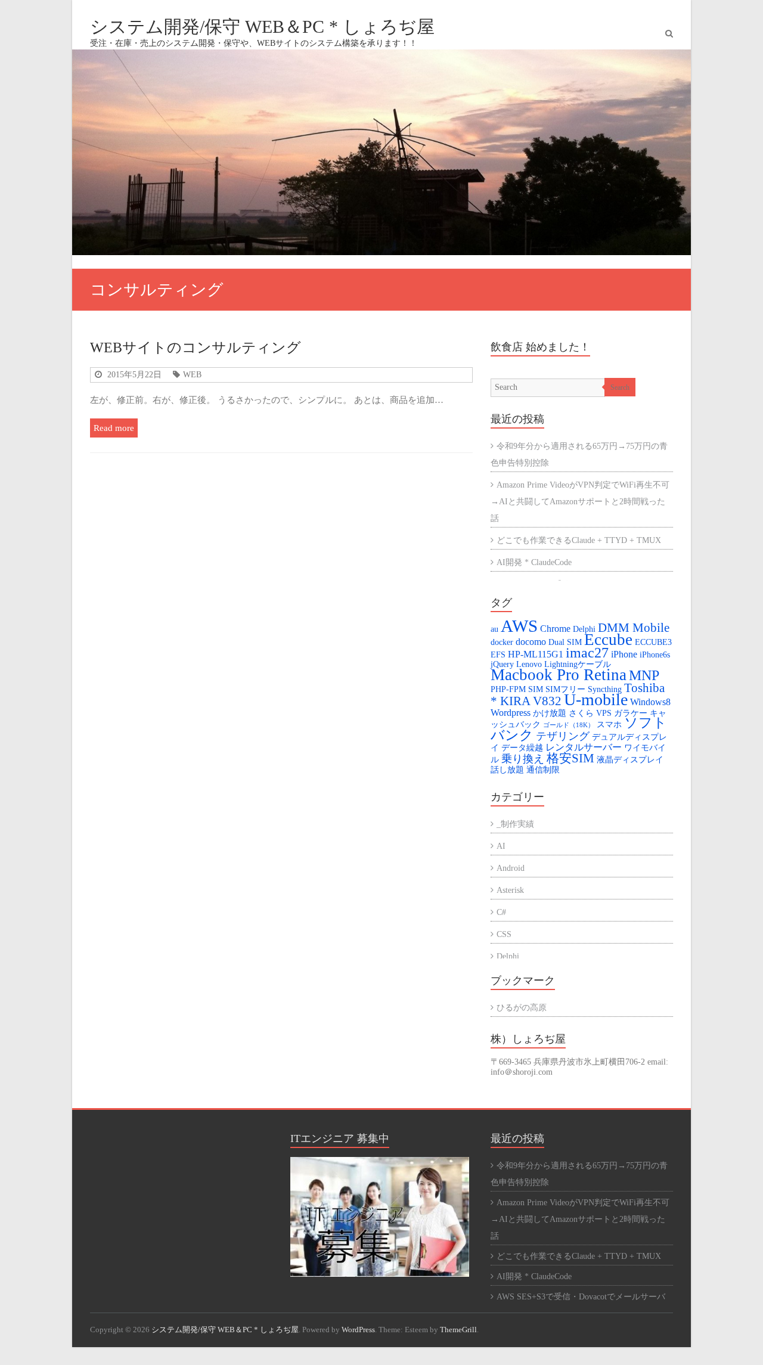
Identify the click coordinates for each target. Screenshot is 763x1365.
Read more (114, 428)
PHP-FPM (508, 689)
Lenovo (529, 664)
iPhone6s (655, 654)
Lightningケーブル (577, 664)
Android (511, 868)
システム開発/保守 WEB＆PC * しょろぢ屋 (262, 26)
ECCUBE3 (653, 642)
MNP (644, 675)
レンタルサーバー (583, 747)
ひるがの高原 (522, 1007)
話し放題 (507, 769)
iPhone (624, 654)
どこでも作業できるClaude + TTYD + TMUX (579, 540)
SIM (535, 689)
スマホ (609, 724)
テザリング (563, 736)
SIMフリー (565, 689)
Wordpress (511, 713)
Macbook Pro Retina (558, 675)
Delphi (584, 629)
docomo (531, 642)
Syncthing (605, 689)
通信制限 (543, 769)
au (494, 629)
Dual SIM (565, 642)
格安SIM (570, 758)
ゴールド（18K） (568, 725)
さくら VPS (590, 713)
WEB (192, 374)
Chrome (555, 628)
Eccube (608, 640)
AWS (519, 625)
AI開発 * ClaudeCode (534, 562)
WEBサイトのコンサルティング (195, 347)
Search (619, 387)
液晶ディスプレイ (630, 759)
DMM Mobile (633, 628)
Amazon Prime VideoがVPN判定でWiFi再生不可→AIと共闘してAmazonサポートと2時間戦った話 (580, 501)
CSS (504, 934)
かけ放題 (549, 713)
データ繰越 (522, 747)
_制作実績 (515, 824)
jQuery (502, 664)
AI (501, 846)
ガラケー (630, 713)
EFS (498, 654)
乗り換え (522, 759)
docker (502, 642)
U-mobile (596, 699)
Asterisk (510, 890)
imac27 (587, 652)
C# (501, 912)
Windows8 (650, 702)
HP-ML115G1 (535, 654)
